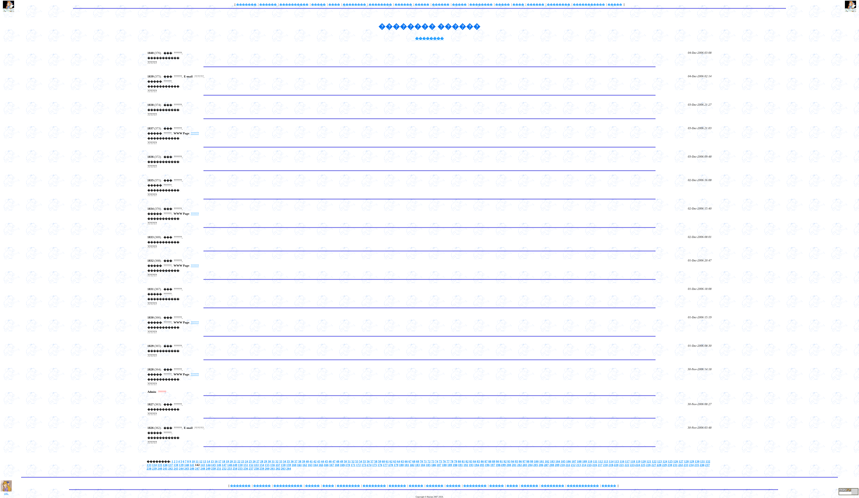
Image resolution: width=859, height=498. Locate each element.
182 (412, 465)
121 (648, 461)
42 (315, 461)
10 (193, 461)
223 (632, 465)
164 (315, 465)
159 (288, 465)
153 (256, 465)
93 (508, 461)
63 (394, 461)
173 (363, 465)
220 (616, 465)
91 (501, 461)
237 (707, 465)
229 (664, 465)
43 (318, 461)
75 (440, 461)
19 (227, 461)
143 (202, 465)
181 (406, 465)
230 (670, 465)
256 (245, 468)
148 (229, 465)
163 (310, 465)
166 (326, 465)
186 (433, 465)
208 (551, 465)
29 (265, 461)
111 (595, 461)
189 (449, 465)
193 (471, 465)
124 (665, 461)
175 (374, 465)
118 (632, 461)
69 (417, 461)
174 (369, 465)
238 (149, 468)
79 (455, 461)
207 (546, 465)
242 (170, 468)
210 (562, 465)
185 (428, 465)
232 (680, 465)
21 (235, 461)
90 (497, 461)
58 (375, 461)
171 (353, 465)
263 (283, 468)
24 (246, 461)
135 (159, 465)
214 (584, 465)
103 (552, 461)
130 (697, 461)
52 (353, 461)
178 (390, 465)
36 (292, 461)
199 (503, 465)
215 (589, 465)
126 (675, 461)
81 (463, 461)
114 (611, 461)
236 (702, 465)
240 (159, 468)
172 (358, 465)
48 (337, 461)
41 (311, 461)
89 (493, 461)
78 (451, 461)
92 (505, 461)
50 (345, 461)
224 (637, 465)
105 (563, 461)
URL (6, 493)
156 (272, 465)
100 (536, 461)
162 (304, 465)
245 (186, 468)
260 (267, 468)
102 (547, 461)
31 (273, 461)
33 (280, 461)
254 (235, 468)
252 (224, 468)
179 (396, 465)
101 (541, 461)
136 (165, 465)
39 (303, 461)
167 (331, 465)
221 (621, 465)
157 (278, 465)
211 (568, 465)
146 (219, 465)
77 (448, 461)
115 (616, 461)
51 (349, 461)
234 (691, 465)
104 (557, 461)
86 (482, 461)
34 (284, 461)
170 (347, 465)
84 (474, 461)
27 (257, 461)
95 (516, 461)
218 (605, 465)
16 (216, 461)
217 (600, 465)
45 (326, 461)
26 (254, 461)
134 (154, 465)
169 (342, 465)
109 (584, 461)
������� (246, 4)
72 (429, 461)
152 (251, 465)
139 (181, 465)
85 (478, 461)
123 (659, 461)
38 (299, 461)
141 (192, 465)
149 (235, 465)
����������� (589, 4)
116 (622, 461)
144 (208, 465)
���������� (293, 4)
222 (627, 465)
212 (573, 465)
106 (568, 461)
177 (385, 465)
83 (470, 461)
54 (360, 461)
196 (487, 465)
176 (380, 465)
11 (197, 461)
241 (165, 468)
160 (294, 465)
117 (627, 461)
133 (149, 465)
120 (643, 461)
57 (372, 461)
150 (240, 465)
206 (541, 465)
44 (322, 461)
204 (530, 465)
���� (334, 4)
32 (277, 461)
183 (417, 465)
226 (648, 465)
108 (579, 461)
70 (421, 461)
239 (154, 468)
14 (208, 461)
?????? (195, 133)
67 (410, 461)
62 (391, 461)
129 (691, 461)
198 (498, 465)
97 (524, 461)
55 (364, 461)
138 (176, 465)
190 (455, 465)
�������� (354, 4)
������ (268, 4)
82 (467, 461)
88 (489, 461)
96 (520, 461)
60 (383, 461)
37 (296, 461)
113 (606, 461)
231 (675, 465)
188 (444, 465)
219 (610, 465)
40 (307, 461)
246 (192, 468)
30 (269, 461)
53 (356, 461)
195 (482, 465)
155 (267, 465)
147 (224, 465)
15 (212, 461)
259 (261, 468)
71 (425, 461)
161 (299, 465)
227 (653, 465)
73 (432, 461)
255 (240, 468)
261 (272, 468)
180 (401, 465)
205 (535, 465)
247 (197, 468)
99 (531, 461)
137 (170, 465)
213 (578, 465)
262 (278, 468)
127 (681, 461)
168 (337, 465)
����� (318, 4)
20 (231, 461)
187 (439, 465)
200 (508, 465)
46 (330, 461)
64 (398, 461)
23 (242, 461)
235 (696, 465)
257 (251, 468)
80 (459, 461)
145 (213, 465)
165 (321, 465)
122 (654, 461)
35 (288, 461)
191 (460, 465)
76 (444, 461)
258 (256, 468)
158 (283, 465)
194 (476, 465)
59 (379, 461)
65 (402, 461)
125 (670, 461)
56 (368, 461)
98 (527, 461)
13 (204, 461)
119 (638, 461)
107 (574, 461)
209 (557, 465)
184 (423, 465)
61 (387, 461)
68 (413, 461)
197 (492, 465)
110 (590, 461)
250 (213, 468)
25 (250, 461)
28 (261, 461)
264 (288, 468)
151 (245, 465)
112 (600, 461)
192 (466, 465)
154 (261, 465)
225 (643, 465)
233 (686, 465)
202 (519, 465)
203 (525, 465)
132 (708, 461)
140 (186, 465)
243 (176, 468)
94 (512, 461)
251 (219, 468)
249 (208, 468)
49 (341, 461)
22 (238, 461)
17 (219, 461)
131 (702, 461)
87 (486, 461)
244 (181, 468)
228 (659, 465)
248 (202, 468)
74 (436, 461)
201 (514, 465)
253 (229, 468)
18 (223, 461)
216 (594, 465)
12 (200, 461)
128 (686, 461)
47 (334, 461)
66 (406, 461)
